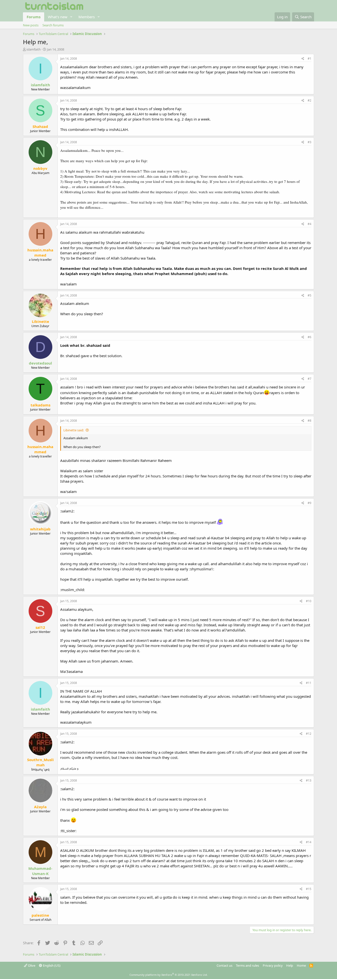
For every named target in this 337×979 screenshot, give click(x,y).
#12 (308, 734)
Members (86, 16)
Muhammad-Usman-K (40, 871)
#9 (309, 503)
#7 (309, 379)
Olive (31, 965)
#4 (309, 224)
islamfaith (33, 49)
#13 (308, 780)
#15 (308, 889)
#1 (309, 58)
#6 (309, 337)
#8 (309, 421)
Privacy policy (273, 965)
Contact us (224, 965)
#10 (308, 601)
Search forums (53, 25)
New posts (30, 25)
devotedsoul (40, 363)
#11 (308, 683)
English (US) (51, 965)
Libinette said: (73, 430)
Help (289, 965)
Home (301, 965)
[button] (71, 16)
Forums (33, 16)
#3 (309, 142)
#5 (309, 295)
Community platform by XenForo (169, 975)
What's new (57, 16)
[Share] (303, 59)
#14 (308, 842)
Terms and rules (247, 965)
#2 (309, 100)
